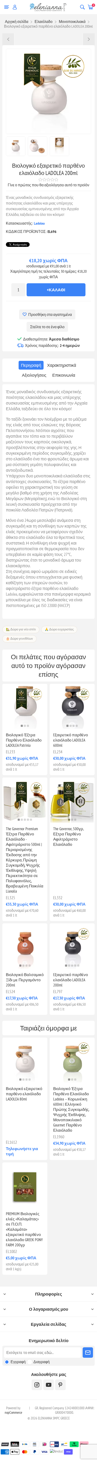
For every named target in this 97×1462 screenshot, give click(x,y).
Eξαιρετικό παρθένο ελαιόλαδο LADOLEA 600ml (70, 740)
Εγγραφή (18, 1361)
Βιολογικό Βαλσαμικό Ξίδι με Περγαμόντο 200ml (25, 980)
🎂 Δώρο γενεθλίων (19, 639)
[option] (16, 146)
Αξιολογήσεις (34, 375)
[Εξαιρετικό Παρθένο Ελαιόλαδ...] (89, 39)
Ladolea (39, 223)
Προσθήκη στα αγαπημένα (50, 314)
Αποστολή (88, 1352)
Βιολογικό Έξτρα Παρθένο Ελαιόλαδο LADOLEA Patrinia (23, 740)
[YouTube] (48, 1384)
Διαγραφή (41, 1361)
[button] (22, 726)
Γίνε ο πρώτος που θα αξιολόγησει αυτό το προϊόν (48, 185)
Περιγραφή (31, 365)
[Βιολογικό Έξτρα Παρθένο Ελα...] (8, 39)
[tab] (31, 365)
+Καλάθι (56, 289)
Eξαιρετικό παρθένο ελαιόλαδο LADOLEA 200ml (70, 980)
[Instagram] (37, 1384)
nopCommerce (13, 1412)
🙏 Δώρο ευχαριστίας (59, 629)
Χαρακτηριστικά (61, 365)
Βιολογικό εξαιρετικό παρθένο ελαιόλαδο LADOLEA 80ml (24, 1094)
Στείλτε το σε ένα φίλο (47, 326)
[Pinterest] (60, 1384)
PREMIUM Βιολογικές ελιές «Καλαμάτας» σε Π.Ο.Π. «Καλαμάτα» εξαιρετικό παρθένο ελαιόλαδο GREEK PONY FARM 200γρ (24, 1229)
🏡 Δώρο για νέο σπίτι (21, 629)
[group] (72, 706)
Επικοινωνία (63, 375)
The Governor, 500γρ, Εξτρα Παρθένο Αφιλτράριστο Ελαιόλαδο (68, 836)
